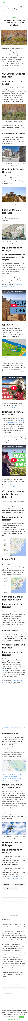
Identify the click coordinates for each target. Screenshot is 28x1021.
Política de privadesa (14, 1019)
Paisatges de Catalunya (10, 888)
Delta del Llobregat (18, 884)
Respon (16, 922)
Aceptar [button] (21, 1016)
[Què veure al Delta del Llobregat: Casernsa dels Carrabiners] (14, 154)
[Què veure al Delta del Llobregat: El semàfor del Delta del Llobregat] (14, 194)
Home (3, 7)
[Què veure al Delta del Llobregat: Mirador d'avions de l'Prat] (14, 828)
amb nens (6, 884)
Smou (4, 670)
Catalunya (9, 7)
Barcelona (17, 7)
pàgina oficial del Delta (15, 878)
